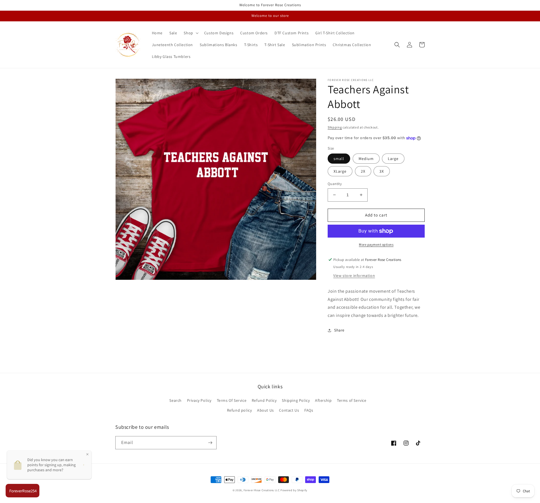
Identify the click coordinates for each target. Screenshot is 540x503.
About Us (265, 410)
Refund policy (239, 410)
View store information (354, 275)
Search (175, 400)
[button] (190, 33)
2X (363, 171)
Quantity (335, 183)
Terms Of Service (232, 400)
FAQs (308, 410)
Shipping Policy (296, 400)
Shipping (335, 127)
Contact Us (289, 410)
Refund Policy (264, 400)
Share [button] (339, 330)
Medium (366, 158)
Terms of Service (351, 400)
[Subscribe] (210, 442)
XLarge (340, 171)
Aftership (323, 400)
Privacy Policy (199, 400)
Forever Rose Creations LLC (262, 490)
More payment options (376, 244)
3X (381, 171)
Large (393, 158)
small (339, 158)
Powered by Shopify (293, 490)
